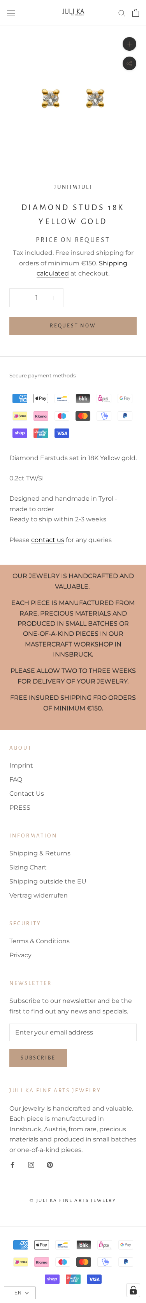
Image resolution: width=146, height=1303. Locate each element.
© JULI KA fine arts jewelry (73, 1200)
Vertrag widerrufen (38, 895)
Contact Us (26, 793)
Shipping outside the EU (47, 881)
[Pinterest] (50, 1164)
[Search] (121, 12)
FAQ (15, 779)
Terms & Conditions (39, 941)
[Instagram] (31, 1164)
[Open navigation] (11, 13)
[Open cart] (135, 13)
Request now (73, 326)
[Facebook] (12, 1164)
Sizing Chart (28, 867)
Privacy (20, 955)
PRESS (19, 807)
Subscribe (38, 1058)
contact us (47, 540)
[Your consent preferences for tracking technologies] (133, 1290)
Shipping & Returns (39, 853)
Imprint (21, 765)
